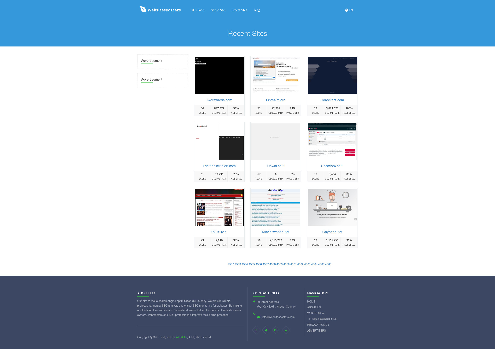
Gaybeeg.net (332, 231)
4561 (293, 264)
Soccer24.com (332, 165)
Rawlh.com (275, 165)
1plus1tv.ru (219, 231)
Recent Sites (239, 10)
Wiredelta (181, 337)
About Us (314, 307)
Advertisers (316, 330)
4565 (321, 264)
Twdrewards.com (219, 99)
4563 (307, 264)
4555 (252, 264)
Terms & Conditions (322, 319)
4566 (328, 264)
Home (311, 301)
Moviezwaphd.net (275, 231)
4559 (280, 264)
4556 (259, 264)
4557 (266, 264)
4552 (231, 264)
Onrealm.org (275, 99)
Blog (257, 10)
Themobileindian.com (219, 165)
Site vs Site (218, 10)
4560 (286, 264)
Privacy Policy (318, 325)
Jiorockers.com (332, 99)
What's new (315, 313)
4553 (238, 264)
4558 (273, 264)
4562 (300, 264)
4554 (245, 264)
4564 (314, 264)
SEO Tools (198, 10)
